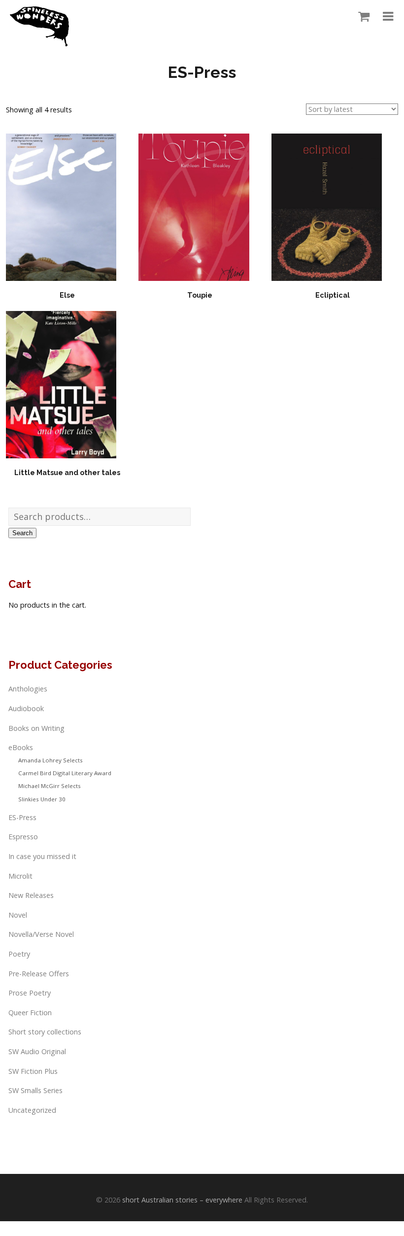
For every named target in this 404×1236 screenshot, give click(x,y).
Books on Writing (36, 728)
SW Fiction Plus (33, 1071)
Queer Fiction (30, 1012)
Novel (17, 915)
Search (22, 533)
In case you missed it (42, 856)
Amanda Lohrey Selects (50, 760)
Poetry (19, 954)
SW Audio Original (37, 1051)
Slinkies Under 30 (42, 799)
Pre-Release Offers (38, 973)
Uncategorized (32, 1110)
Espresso (23, 836)
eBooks (20, 747)
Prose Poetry (29, 992)
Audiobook (26, 708)
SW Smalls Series (35, 1090)
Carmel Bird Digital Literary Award (64, 773)
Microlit (20, 876)
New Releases (31, 895)
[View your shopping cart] (361, 16)
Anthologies (27, 688)
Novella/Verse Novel (41, 934)
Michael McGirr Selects (49, 786)
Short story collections (44, 1031)
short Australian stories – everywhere (182, 1199)
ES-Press (22, 817)
